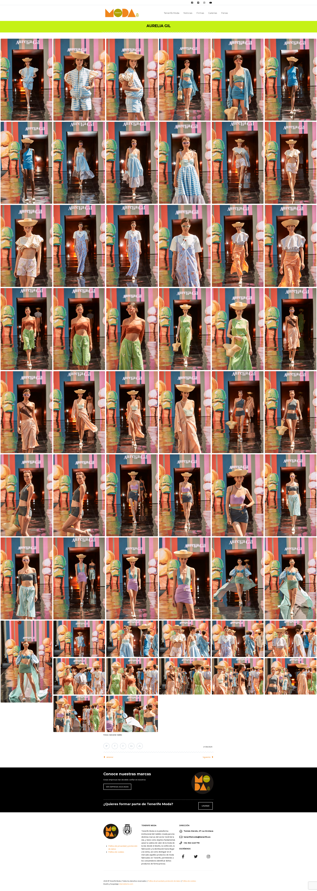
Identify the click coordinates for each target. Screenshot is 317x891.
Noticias (188, 13)
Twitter (106, 746)
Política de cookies (116, 852)
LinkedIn (131, 746)
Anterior (109, 757)
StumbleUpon (140, 746)
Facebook (115, 746)
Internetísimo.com (126, 884)
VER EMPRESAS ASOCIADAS (117, 787)
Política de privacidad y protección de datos (164, 881)
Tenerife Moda (171, 13)
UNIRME (206, 806)
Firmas (200, 13)
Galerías (212, 13)
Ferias (224, 13)
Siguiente (207, 757)
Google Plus (123, 746)
